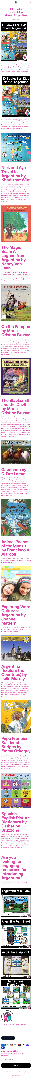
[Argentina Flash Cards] (16, 994)
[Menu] (2, 3)
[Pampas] (16, 302)
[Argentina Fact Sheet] (16, 933)
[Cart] (30, 2)
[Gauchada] (16, 452)
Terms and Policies (16, 1075)
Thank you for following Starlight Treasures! (13, 1024)
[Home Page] (16, 1016)
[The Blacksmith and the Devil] (16, 376)
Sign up (16, 1065)
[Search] (6, 2)
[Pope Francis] (16, 716)
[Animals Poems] (16, 517)
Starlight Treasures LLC (13, 1072)
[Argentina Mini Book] (16, 902)
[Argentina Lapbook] (16, 964)
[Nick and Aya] (16, 147)
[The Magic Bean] (16, 223)
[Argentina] (16, 583)
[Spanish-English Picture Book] (16, 790)
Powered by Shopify (24, 1072)
